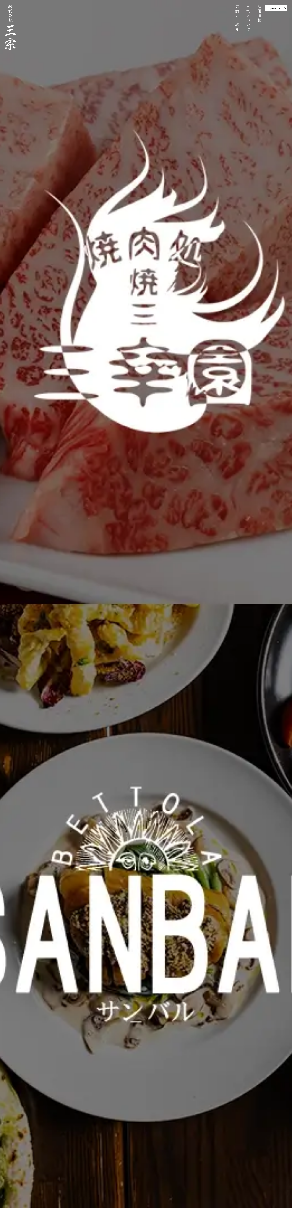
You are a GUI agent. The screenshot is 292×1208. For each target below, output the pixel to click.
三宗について (248, 18)
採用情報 (259, 14)
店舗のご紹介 (237, 18)
